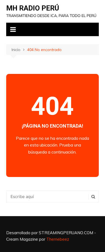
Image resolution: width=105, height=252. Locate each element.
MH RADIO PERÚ (32, 8)
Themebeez (57, 239)
